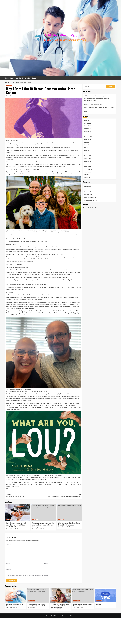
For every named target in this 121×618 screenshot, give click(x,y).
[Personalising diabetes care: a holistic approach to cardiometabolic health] (38, 595)
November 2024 (88, 164)
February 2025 (88, 155)
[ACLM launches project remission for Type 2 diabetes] (15, 595)
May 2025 (86, 147)
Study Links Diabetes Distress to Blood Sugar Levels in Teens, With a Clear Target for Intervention (99, 103)
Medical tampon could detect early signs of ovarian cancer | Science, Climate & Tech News (16, 525)
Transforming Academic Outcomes (91, 207)
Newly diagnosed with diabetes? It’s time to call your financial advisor (99, 108)
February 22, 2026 (39, 528)
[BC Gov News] (105, 595)
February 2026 (88, 123)
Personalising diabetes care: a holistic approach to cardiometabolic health (96, 99)
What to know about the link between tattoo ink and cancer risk (69, 524)
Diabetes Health (88, 194)
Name (8, 563)
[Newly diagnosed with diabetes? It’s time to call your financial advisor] (83, 595)
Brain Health (87, 189)
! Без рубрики (87, 186)
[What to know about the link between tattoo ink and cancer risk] (69, 512)
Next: (64, 495)
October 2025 (87, 134)
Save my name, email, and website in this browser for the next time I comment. (28, 575)
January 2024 (87, 177)
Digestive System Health (90, 197)
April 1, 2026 (102, 605)
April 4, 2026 (35, 607)
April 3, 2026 (58, 608)
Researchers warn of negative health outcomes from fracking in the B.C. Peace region (43, 525)
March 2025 (87, 153)
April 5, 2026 (13, 607)
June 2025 (86, 144)
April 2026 (86, 120)
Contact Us (18, 78)
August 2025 (87, 139)
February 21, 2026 (65, 526)
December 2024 (88, 161)
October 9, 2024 (14, 95)
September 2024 (88, 169)
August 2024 (87, 172)
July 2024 (86, 174)
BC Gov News (87, 111)
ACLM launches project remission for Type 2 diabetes (97, 95)
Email (46, 563)
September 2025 (88, 136)
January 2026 (87, 125)
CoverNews (65, 615)
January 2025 (87, 158)
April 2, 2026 (80, 607)
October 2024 (87, 166)
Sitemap (34, 78)
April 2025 (86, 150)
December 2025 (88, 128)
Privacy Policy (26, 78)
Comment (9, 544)
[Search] (115, 78)
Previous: (15, 495)
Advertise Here (9, 78)
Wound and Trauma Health (90, 200)
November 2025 (88, 131)
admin (8, 95)
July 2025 (86, 142)
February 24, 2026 (13, 528)
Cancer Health (9, 85)
